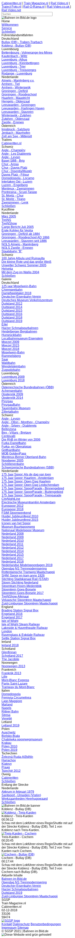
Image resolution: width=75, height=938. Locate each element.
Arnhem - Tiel (11, 84)
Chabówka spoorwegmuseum (22, 739)
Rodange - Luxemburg (17, 73)
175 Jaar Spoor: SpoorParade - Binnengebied (33, 488)
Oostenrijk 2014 (12, 397)
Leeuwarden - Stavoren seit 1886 (24, 240)
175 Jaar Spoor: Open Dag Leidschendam (30, 485)
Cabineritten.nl (12, 3)
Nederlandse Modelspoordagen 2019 (27, 565)
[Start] (19, 812)
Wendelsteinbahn (14, 366)
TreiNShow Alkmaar (15, 596)
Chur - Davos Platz (14, 167)
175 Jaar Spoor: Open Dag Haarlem (26, 481)
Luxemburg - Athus (14, 59)
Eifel (5, 324)
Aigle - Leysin (11, 157)
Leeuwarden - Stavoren (17, 111)
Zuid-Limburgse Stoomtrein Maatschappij (30, 603)
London (7, 631)
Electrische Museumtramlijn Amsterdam (28, 502)
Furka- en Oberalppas (16, 446)
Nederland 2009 (13, 537)
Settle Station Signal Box (19, 638)
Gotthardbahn (11, 450)
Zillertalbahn (10, 411)
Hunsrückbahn (12, 335)
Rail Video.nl (59, 3)
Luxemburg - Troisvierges (19, 70)
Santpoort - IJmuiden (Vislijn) (21, 795)
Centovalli (8, 436)
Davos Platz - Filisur (15, 174)
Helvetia (7, 268)
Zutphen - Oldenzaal (15, 118)
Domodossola (11, 694)
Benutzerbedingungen (46, 924)
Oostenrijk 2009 (12, 394)
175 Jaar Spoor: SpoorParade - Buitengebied (32, 492)
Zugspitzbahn (11, 369)
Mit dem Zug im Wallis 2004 (20, 272)
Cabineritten (10, 777)
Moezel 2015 (10, 345)
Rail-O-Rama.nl (34, 6)
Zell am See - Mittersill (17, 136)
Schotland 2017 (12, 655)
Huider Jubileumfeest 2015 (20, 519)
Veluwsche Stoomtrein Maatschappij (26, 600)
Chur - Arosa (10, 164)
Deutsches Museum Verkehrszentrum (27, 300)
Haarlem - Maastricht (16, 98)
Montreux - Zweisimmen (18, 188)
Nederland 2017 (13, 558)
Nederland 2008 (13, 533)
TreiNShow (9, 223)
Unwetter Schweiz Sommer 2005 (24, 265)
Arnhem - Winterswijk (16, 87)
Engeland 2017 (12, 617)
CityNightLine (11, 498)
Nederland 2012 (13, 547)
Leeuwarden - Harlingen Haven (23, 108)
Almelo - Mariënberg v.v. (18, 80)
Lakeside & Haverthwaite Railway (25, 627)
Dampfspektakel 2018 (16, 293)
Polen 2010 (9, 746)
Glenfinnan (9, 652)
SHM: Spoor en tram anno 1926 (23, 575)
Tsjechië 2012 (11, 770)
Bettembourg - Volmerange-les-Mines (27, 52)
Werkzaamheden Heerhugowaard (25, 798)
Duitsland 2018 (12, 317)
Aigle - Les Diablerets (16, 153)
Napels (6, 708)
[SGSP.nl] (11, 920)
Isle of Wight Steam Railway (21, 624)
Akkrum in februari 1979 (18, 791)
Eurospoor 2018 (12, 509)
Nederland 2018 (13, 561)
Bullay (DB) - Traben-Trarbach (22, 42)
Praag (6, 767)
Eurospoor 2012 (12, 505)
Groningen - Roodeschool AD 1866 (25, 237)
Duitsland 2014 (12, 307)
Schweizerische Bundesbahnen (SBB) (28, 467)
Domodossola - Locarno (18, 178)
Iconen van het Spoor (16, 523)
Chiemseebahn (12, 289)
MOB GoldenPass (14, 453)
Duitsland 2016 (12, 314)
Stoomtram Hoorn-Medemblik (22, 586)
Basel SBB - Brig (13, 160)
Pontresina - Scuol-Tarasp (19, 192)
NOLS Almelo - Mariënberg (20, 244)
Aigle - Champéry (13, 150)
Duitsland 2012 (12, 303)
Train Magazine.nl (36, 3)
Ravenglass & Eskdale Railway (23, 634)
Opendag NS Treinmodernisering (24, 568)
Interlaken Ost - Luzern (17, 181)
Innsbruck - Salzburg (16, 129)
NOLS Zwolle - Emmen (17, 247)
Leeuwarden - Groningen (19, 105)
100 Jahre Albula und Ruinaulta (23, 258)
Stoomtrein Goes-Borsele (19, 589)
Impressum (9, 927)
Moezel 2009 (10, 342)
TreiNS (6, 220)
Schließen (9, 31)
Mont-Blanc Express (15, 680)
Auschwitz (9, 732)
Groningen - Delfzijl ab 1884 (21, 234)
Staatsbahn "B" (12, 251)
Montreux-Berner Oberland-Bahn (24, 457)
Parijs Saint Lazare (15, 683)
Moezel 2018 (10, 349)
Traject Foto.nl (11, 6)
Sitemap (23, 927)
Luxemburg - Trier (14, 66)
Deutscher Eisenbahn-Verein (21, 296)
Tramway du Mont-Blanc (18, 687)
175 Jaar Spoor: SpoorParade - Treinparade (31, 495)
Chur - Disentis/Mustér (17, 171)
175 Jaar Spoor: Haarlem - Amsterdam (28, 478)
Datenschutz (21, 924)
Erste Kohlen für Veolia (17, 230)
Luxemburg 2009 (13, 376)
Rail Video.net (11, 10)
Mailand (7, 704)
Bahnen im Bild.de (14, 878)
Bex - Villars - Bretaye (16, 432)
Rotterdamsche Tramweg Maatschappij (28, 572)
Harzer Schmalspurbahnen (20, 328)
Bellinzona (9, 429)
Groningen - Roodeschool (19, 94)
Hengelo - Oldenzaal (16, 101)
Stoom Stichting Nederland (20, 582)
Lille (4, 676)
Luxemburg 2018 (13, 380)
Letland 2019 (10, 725)
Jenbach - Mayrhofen (16, 132)
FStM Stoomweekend (16, 512)
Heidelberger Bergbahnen (19, 331)
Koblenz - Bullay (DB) (16, 45)
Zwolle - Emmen (13, 122)
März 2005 (9, 216)
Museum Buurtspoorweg (18, 526)
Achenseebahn (12, 390)
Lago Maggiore (12, 701)
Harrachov (9, 760)
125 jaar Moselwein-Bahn (19, 286)
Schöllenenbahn (13, 464)
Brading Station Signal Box (20, 610)
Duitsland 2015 (12, 310)
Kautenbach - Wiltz (14, 56)
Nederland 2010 (13, 540)
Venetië (7, 718)
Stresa (6, 715)
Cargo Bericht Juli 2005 (18, 227)
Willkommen (10, 24)
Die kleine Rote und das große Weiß (26, 261)
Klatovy (7, 763)
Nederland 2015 (13, 554)
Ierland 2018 (10, 645)
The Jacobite (10, 659)
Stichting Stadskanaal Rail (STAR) (25, 579)
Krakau (6, 743)
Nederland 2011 (12, 544)
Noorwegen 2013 (13, 666)
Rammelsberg (11, 356)
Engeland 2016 (12, 614)
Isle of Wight (10, 620)
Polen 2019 (9, 749)
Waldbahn (8, 363)
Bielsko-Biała (11, 736)
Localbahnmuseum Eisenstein (22, 338)
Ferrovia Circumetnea (16, 697)
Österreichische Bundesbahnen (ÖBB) (28, 387)
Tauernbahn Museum (16, 408)
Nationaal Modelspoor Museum (23, 530)
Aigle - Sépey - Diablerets (19, 425)
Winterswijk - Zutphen (16, 115)
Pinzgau (7, 401)
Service (7, 28)
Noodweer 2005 (12, 460)
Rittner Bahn (10, 711)
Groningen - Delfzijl (15, 91)
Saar (5, 359)
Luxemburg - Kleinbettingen (20, 63)
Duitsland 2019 (12, 321)
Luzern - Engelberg (15, 185)
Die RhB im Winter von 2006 (21, 439)
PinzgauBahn (11, 404)
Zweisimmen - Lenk (15, 202)
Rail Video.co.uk (58, 6)
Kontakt (7, 924)
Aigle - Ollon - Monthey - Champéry (25, 422)
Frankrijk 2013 (11, 673)
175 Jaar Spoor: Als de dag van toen (26, 474)
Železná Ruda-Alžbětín (17, 756)
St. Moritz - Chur (12, 195)
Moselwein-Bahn (13, 352)
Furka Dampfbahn (14, 443)
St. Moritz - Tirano (13, 199)
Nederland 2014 (13, 551)
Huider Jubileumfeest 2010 (20, 516)
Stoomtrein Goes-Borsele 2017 (23, 593)
